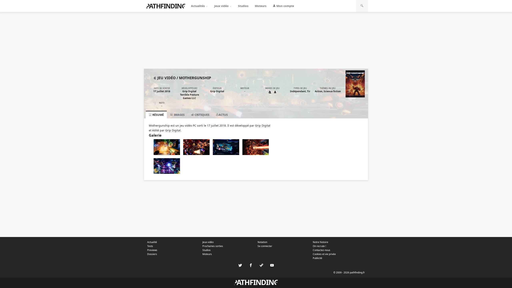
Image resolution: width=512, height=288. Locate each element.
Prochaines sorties (212, 246)
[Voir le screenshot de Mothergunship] (167, 154)
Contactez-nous (321, 250)
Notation (262, 242)
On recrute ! (319, 246)
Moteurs (260, 6)
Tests (150, 246)
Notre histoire (320, 242)
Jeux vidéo (221, 6)
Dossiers (152, 254)
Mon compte (285, 6)
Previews (152, 250)
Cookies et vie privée (324, 254)
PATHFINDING (166, 6)
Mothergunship (195, 77)
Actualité (152, 242)
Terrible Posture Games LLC (189, 96)
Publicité (317, 258)
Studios (243, 6)
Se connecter (265, 246)
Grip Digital (189, 91)
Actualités (198, 6)
